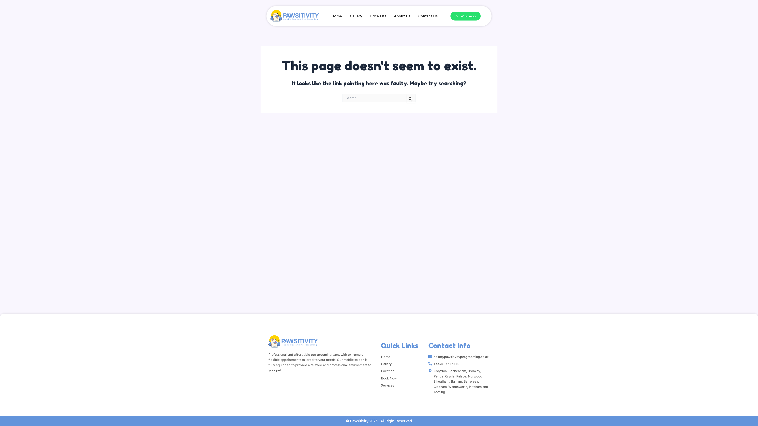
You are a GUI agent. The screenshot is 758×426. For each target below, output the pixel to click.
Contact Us (428, 16)
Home (336, 16)
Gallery (356, 16)
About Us (402, 16)
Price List (378, 16)
